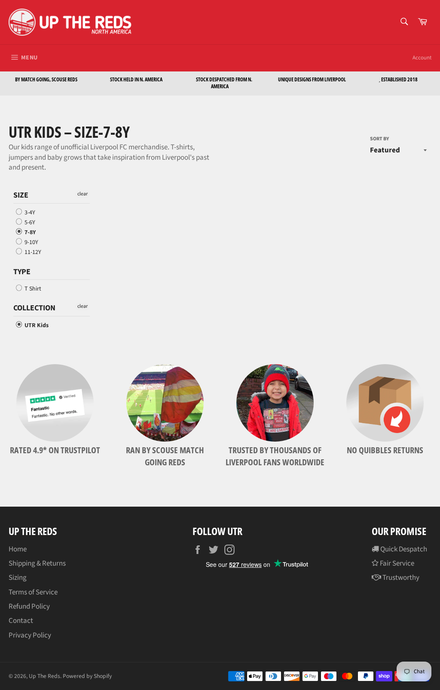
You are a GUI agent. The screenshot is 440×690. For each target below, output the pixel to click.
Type (22, 271)
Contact (21, 621)
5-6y (29, 222)
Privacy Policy (30, 635)
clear (82, 194)
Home (18, 549)
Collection (34, 308)
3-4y (29, 212)
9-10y (30, 242)
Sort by (379, 139)
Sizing (18, 577)
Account (421, 58)
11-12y (32, 252)
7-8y (29, 232)
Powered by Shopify (87, 676)
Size (20, 195)
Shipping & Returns (37, 563)
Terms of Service (33, 592)
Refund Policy (29, 606)
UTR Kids (36, 325)
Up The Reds (44, 676)
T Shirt (32, 289)
